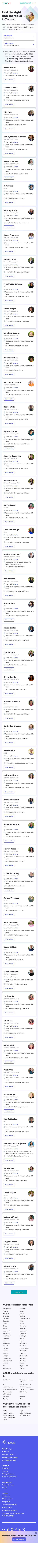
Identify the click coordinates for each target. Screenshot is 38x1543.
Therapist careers (8, 1474)
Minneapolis (23, 1343)
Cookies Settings (8, 1516)
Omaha (5, 1351)
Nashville (6, 1346)
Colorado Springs (25, 1318)
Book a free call (25, 3)
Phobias (5, 1399)
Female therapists (25, 1387)
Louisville (6, 1338)
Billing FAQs (6, 1502)
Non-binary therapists (10, 1389)
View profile (9, 80)
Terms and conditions (9, 1505)
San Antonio (7, 1358)
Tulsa (4, 1366)
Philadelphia (23, 1351)
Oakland (5, 1348)
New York (23, 1346)
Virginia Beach (24, 1366)
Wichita (22, 1368)
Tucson (22, 1363)
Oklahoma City (24, 1348)
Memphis (22, 1338)
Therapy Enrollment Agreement (13, 1513)
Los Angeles (23, 1336)
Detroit (22, 1323)
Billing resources (7, 1499)
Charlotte (6, 1316)
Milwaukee (6, 1343)
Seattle (5, 1363)
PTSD (4, 1384)
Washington (7, 1368)
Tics (21, 1399)
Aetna (5, 1410)
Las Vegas (23, 1333)
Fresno (5, 1328)
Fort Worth (23, 1326)
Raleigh (5, 1356)
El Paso (5, 1326)
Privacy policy (7, 1508)
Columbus (6, 1321)
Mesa (5, 1341)
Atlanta (5, 1311)
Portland (22, 1353)
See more (19, 1292)
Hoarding (22, 1396)
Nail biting (6, 1396)
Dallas (21, 1321)
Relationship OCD (25, 1384)
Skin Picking (23, 1392)
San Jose (22, 1361)
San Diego (23, 1358)
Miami (21, 1341)
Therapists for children (27, 1389)
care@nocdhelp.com (10, 1457)
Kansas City (6, 1333)
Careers (5, 1471)
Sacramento (24, 1356)
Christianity (6, 1380)
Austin (22, 1311)
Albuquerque (7, 1308)
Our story (5, 1468)
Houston (22, 1328)
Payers (4, 1488)
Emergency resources (9, 1510)
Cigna (21, 1410)
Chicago (22, 1316)
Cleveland (6, 1318)
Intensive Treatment (9, 1477)
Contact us (6, 1496)
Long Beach (6, 1336)
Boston (22, 1313)
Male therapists (8, 1387)
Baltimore (6, 1313)
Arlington (22, 1308)
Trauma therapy (8, 1485)
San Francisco (7, 1361)
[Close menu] (34, 3)
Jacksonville (23, 1331)
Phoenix (5, 1353)
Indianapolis (6, 1331)
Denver (5, 1323)
